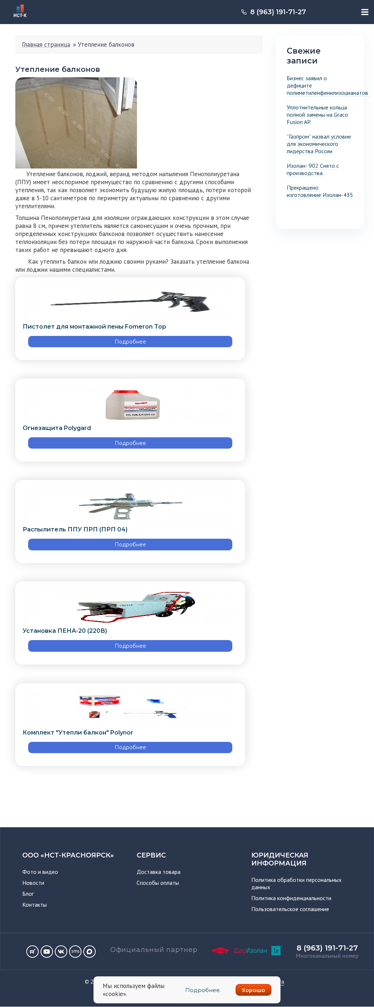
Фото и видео (40, 871)
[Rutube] (32, 951)
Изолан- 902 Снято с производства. (313, 169)
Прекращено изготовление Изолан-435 (320, 191)
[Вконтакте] (61, 951)
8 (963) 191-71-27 (278, 12)
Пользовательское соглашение (290, 909)
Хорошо (253, 990)
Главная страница (46, 44)
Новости (33, 882)
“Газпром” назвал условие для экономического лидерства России (319, 144)
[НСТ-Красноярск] (17, 18)
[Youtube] (47, 951)
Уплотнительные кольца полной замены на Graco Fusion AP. (317, 114)
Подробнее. (203, 990)
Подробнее (130, 341)
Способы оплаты (158, 882)
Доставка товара (158, 871)
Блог (28, 893)
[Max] (89, 951)
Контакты (34, 904)
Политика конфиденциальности (291, 898)
